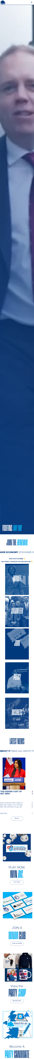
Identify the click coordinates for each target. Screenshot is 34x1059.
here (21, 559)
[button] (31, 2)
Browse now (17, 1001)
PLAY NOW (17, 882)
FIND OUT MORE (17, 943)
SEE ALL (17, 818)
